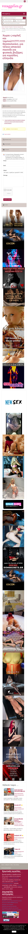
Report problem (7, 134)
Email (4, 165)
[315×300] (14, 277)
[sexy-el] (13, 621)
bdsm (17, 878)
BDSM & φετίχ (14, 902)
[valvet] (13, 357)
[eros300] (13, 377)
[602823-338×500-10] (13, 707)
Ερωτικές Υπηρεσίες (9, 26)
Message (5, 175)
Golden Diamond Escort (18, 793)
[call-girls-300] (13, 318)
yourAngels (16, 823)
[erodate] (14, 297)
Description (7, 106)
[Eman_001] (13, 517)
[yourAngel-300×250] (13, 258)
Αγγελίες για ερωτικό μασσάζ (9, 906)
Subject (5, 170)
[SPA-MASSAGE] (13, 600)
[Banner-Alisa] (13, 663)
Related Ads (7, 139)
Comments (7, 144)
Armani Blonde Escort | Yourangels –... (18, 820)
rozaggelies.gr (6, 13)
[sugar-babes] (13, 504)
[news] (13, 402)
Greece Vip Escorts (17, 807)
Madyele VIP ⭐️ (18, 835)
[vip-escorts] (13, 238)
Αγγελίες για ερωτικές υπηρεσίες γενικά (12, 900)
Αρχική (3, 26)
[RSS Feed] (25, 1)
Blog (12, 864)
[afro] (14, 423)
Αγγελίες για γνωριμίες (7, 904)
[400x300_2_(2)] (13, 772)
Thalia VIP (17, 849)
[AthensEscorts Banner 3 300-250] (13, 339)
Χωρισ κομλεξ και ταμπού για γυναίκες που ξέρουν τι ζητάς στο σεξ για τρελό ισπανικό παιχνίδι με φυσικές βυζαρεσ (14, 122)
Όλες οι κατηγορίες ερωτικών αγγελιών (11, 909)
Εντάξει (14, 931)
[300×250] (13, 218)
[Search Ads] (24, 18)
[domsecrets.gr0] (13, 557)
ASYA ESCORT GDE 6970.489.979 (19, 790)
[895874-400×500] (13, 733)
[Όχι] (26, 928)
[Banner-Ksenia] (13, 536)
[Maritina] (13, 445)
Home (2, 864)
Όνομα (4, 160)
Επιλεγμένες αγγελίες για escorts (10, 908)
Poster (6, 204)
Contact (6, 149)
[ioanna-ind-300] (13, 488)
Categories (7, 864)
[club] (13, 684)
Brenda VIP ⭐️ (18, 805)
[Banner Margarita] (13, 641)
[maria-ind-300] (13, 466)
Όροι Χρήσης (16, 864)
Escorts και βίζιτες (6, 902)
